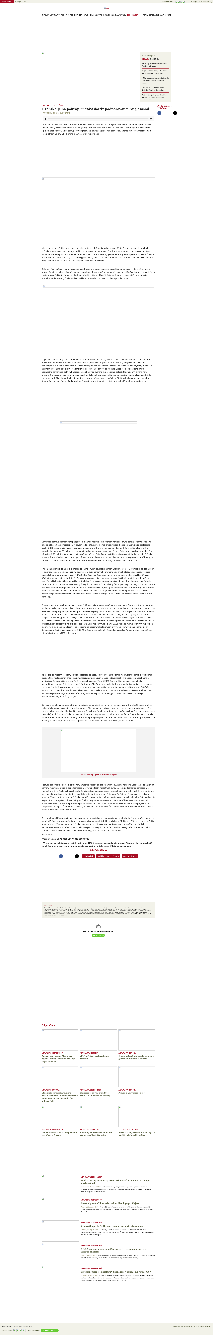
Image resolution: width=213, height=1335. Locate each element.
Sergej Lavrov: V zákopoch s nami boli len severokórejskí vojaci (154, 72)
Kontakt (15, 1326)
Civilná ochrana (156, 15)
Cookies (29, 1326)
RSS (3, 1326)
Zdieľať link (88, 856)
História (144, 15)
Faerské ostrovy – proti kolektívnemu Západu (98, 775)
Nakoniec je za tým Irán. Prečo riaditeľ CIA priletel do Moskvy (153, 89)
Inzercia (8, 1326)
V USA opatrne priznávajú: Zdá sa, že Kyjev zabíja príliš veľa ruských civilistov (155, 80)
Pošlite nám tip (130, 856)
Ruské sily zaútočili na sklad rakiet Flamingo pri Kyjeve (154, 65)
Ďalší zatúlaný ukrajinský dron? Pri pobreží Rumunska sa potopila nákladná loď (154, 97)
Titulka (45, 15)
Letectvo (83, 15)
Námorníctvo (96, 15)
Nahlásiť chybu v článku (108, 856)
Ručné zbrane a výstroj (114, 15)
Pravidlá (22, 1326)
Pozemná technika (69, 15)
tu (114, 913)
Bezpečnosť (132, 15)
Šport (168, 15)
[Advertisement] (106, 34)
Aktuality (55, 15)
